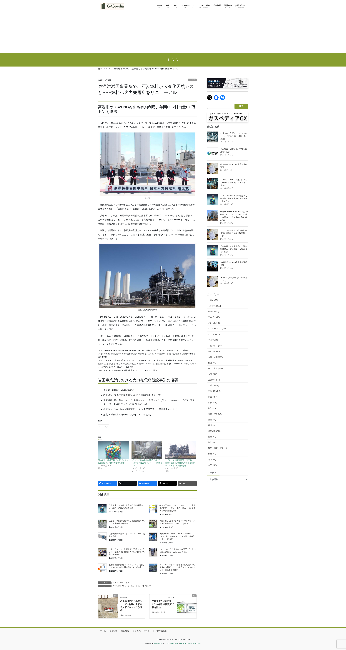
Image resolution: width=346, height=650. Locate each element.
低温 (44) (212, 363)
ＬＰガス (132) (214, 306)
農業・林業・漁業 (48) (217, 448)
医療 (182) (212, 374)
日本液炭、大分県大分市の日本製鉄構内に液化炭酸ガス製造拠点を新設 (233, 249)
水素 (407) (212, 397)
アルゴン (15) (214, 317)
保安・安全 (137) (215, 368)
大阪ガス (148, 586)
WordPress (158, 643)
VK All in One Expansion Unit (190, 643)
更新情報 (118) (214, 391)
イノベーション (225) (217, 328)
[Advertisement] (173, 33)
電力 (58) (212, 459)
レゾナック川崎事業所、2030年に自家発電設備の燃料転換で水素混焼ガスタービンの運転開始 (180, 463)
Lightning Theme (172, 643)
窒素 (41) (212, 437)
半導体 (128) (213, 385)
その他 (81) (213, 340)
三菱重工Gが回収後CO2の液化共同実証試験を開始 (163, 604)
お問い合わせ (161, 631)
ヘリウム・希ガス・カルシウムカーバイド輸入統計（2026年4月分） (233, 182)
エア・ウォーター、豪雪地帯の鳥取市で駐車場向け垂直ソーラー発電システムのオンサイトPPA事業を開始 (177, 567)
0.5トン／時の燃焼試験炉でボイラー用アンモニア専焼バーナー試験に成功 (147, 463)
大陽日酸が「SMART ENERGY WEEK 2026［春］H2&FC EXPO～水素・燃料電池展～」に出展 (177, 536)
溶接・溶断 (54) (215, 414)
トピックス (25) (215, 346)
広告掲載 (113, 631)
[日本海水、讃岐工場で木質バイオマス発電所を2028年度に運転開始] (113, 450)
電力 (127, 583)
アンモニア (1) (214, 323)
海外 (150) (212, 408)
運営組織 (125, 631)
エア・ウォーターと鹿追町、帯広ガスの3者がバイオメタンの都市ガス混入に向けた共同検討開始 (127, 552)
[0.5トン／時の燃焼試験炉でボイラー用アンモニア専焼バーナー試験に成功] (147, 450)
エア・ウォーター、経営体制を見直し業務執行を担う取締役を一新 (233, 233)
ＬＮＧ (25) (213, 300)
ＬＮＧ (192, 80)
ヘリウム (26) (214, 351)
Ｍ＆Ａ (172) (213, 311)
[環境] (187, 601)
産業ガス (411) (214, 431)
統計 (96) (212, 442)
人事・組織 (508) (215, 357)
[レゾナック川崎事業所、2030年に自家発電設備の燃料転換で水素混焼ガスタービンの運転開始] (180, 450)
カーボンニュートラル (133, 586)
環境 (121, 583)
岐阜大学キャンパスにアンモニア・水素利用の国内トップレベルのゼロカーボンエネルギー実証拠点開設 (177, 508)
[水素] (108, 600)
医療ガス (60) (214, 380)
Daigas (118, 586)
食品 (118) (212, 465)
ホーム (103, 631)
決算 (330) (212, 403)
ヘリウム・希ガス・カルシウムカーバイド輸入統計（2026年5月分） (233, 136)
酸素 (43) (212, 454)
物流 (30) (212, 420)
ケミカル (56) (214, 334)
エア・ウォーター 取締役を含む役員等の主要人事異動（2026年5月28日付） (233, 198)
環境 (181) (212, 425)
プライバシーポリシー (142, 631)
